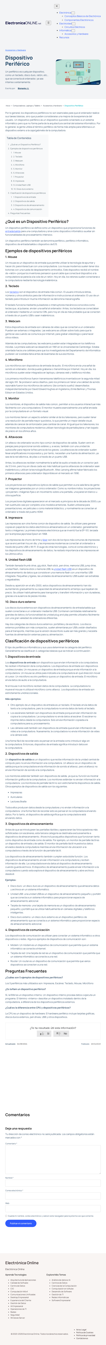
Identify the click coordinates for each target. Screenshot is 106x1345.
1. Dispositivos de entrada (24, 197)
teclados (14, 291)
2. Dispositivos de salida (24, 201)
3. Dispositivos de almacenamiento (28, 205)
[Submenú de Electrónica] (73, 13)
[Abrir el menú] (48, 23)
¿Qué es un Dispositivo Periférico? (25, 144)
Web (7, 1203)
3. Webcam (18, 160)
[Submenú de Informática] (73, 30)
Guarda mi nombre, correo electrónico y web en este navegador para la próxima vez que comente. (51, 1216)
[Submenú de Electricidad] (73, 23)
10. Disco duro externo (23, 189)
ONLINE (23, 22)
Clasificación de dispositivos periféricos (28, 193)
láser (45, 539)
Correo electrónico (14, 1190)
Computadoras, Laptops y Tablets (26, 105)
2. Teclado (17, 156)
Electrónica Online (22, 1262)
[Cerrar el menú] (56, 6)
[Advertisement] (53, 1076)
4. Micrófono (18, 164)
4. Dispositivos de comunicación (27, 209)
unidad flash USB (62, 569)
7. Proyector (18, 176)
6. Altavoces (18, 172)
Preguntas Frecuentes (20, 213)
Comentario (11, 1143)
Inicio (8, 105)
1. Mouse (17, 152)
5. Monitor (17, 168)
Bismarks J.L (23, 88)
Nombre (9, 1177)
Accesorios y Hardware (15, 50)
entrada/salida (13, 231)
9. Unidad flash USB (22, 185)
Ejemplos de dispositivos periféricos (26, 148)
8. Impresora (18, 181)
